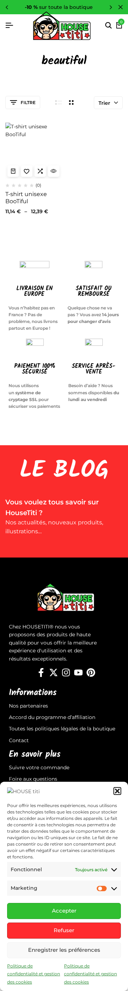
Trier (104, 103)
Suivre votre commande (39, 767)
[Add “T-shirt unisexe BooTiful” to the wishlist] (26, 171)
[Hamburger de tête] (9, 25)
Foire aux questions (33, 779)
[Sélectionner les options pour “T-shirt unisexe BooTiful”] (13, 171)
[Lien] (41, 672)
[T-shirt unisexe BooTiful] (33, 151)
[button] (117, 791)
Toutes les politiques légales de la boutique (62, 728)
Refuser (64, 930)
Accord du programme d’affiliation (52, 717)
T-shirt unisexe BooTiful (26, 197)
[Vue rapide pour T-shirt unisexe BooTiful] (53, 171)
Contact (19, 740)
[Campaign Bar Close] (120, 7)
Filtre (28, 102)
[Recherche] (108, 26)
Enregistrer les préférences (64, 949)
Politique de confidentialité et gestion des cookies (33, 974)
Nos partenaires (28, 706)
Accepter (64, 910)
